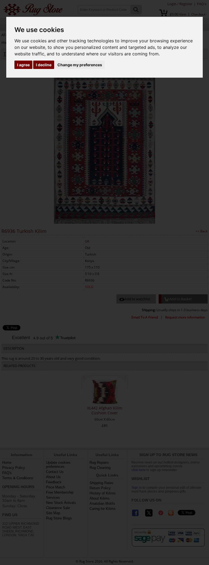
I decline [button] (43, 64)
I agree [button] (23, 64)
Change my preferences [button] (79, 64)
